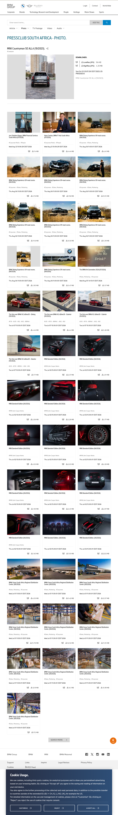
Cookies (10, 767)
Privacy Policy (86, 762)
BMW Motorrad (66, 754)
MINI (46, 754)
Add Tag (96, 22)
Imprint (44, 762)
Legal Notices (63, 762)
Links (27, 762)
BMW (30, 754)
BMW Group (12, 754)
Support (10, 762)
